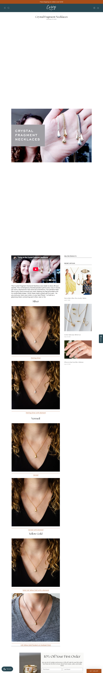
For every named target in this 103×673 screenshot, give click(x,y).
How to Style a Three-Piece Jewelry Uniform (75, 298)
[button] (94, 671)
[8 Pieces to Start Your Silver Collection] (78, 349)
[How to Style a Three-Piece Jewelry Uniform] (78, 281)
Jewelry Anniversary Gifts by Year (72, 334)
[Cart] (98, 8)
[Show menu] (4, 8)
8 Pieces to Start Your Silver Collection (73, 362)
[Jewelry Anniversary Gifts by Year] (78, 317)
